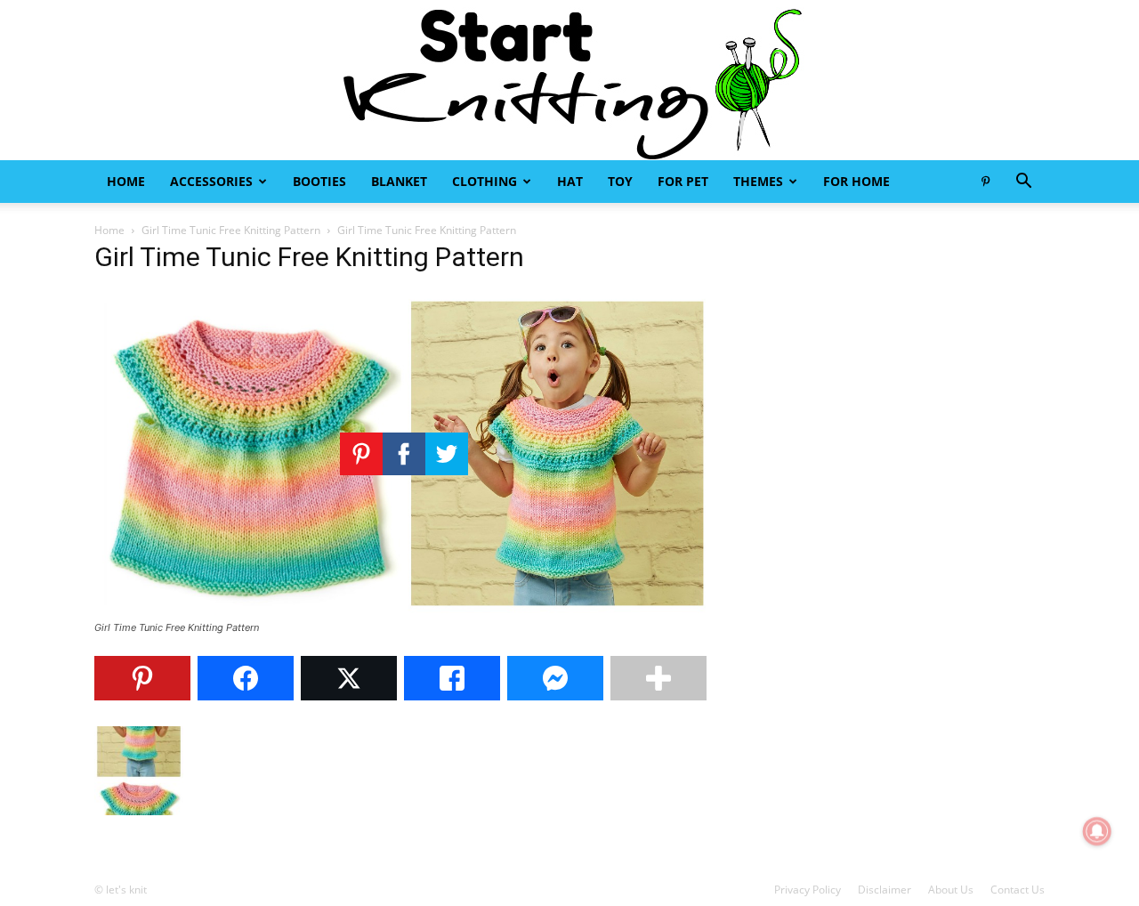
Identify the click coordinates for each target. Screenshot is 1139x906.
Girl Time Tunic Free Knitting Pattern (230, 230)
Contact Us (1017, 889)
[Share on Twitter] (349, 678)
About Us (950, 889)
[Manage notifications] (1097, 831)
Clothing (484, 181)
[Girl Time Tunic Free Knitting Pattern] (404, 611)
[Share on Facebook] (246, 678)
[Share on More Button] (658, 678)
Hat (570, 181)
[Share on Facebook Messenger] (555, 678)
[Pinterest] (985, 181)
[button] (1023, 182)
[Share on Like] (452, 678)
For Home (856, 181)
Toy (620, 181)
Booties (319, 181)
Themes (758, 181)
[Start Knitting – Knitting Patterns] (569, 80)
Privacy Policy (807, 889)
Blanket (399, 181)
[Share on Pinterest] (142, 678)
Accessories (211, 181)
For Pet (683, 181)
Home (126, 181)
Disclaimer (884, 889)
